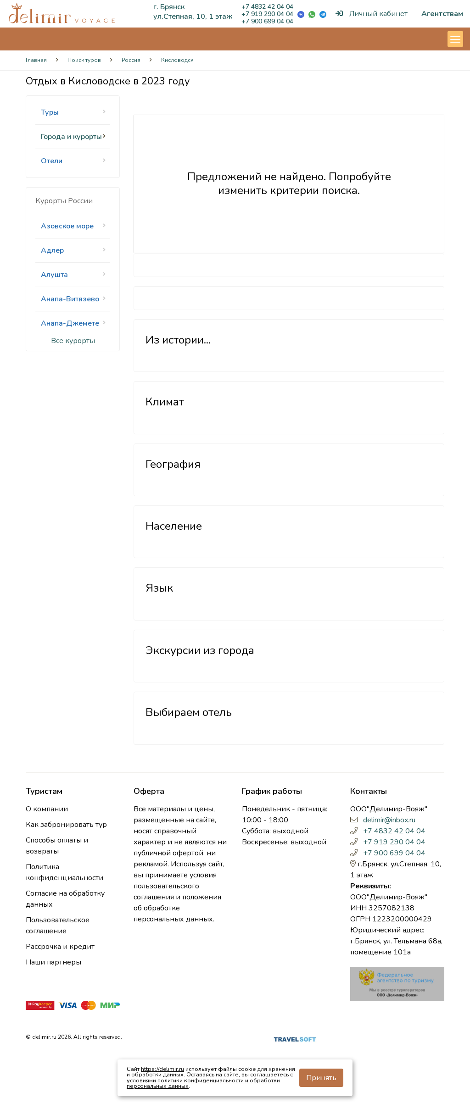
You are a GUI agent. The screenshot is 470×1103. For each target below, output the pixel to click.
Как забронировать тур (66, 825)
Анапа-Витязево (70, 299)
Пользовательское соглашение (58, 925)
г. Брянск (169, 7)
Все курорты (73, 341)
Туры (50, 112)
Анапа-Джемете (70, 323)
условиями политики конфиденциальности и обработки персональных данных (203, 1083)
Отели (51, 161)
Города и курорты (71, 137)
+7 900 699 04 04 (267, 21)
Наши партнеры (53, 962)
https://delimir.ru (162, 1069)
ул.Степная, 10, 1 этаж (192, 16)
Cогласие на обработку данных (65, 898)
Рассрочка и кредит (60, 947)
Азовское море (67, 226)
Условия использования (154, 1038)
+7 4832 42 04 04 (267, 6)
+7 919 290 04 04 (267, 14)
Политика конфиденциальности (64, 872)
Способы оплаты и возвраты (57, 845)
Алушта (54, 275)
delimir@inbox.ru (389, 820)
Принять (321, 1078)
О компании (47, 809)
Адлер (52, 250)
